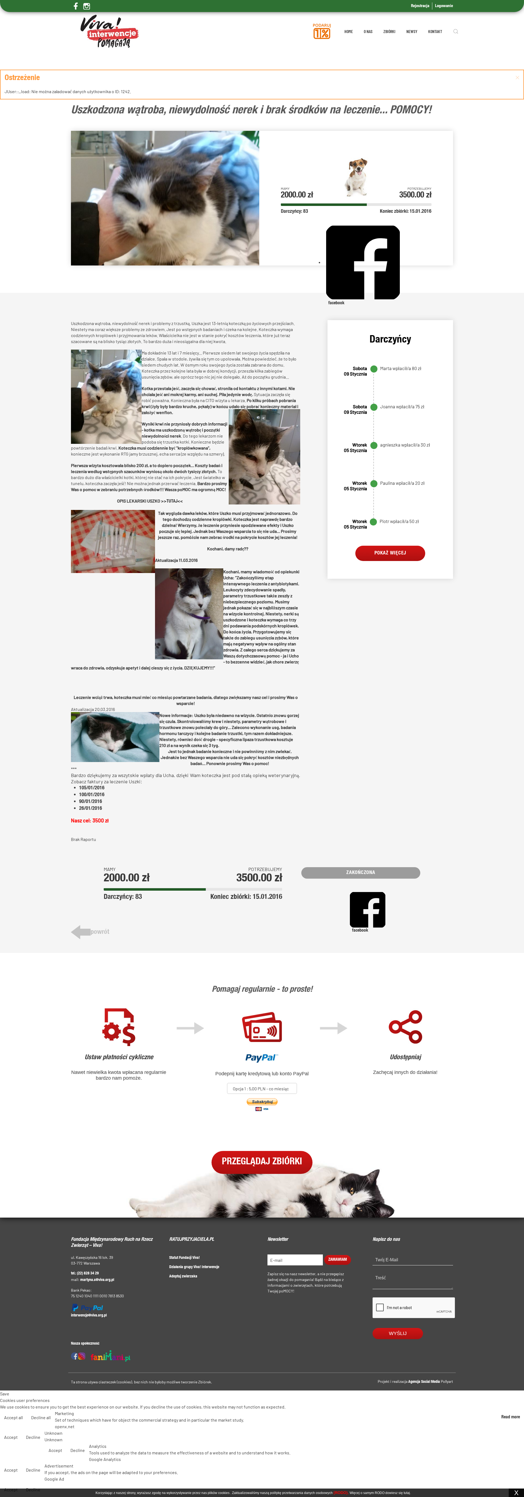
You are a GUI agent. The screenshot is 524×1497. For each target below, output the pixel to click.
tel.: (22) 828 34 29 (85, 1273)
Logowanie (444, 6)
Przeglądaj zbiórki (262, 1162)
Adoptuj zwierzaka (183, 1276)
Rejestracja (420, 6)
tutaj (407, 1493)
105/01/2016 (92, 788)
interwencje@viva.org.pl (89, 1316)
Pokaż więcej (390, 553)
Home (348, 31)
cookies (224, 1493)
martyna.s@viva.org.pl (97, 1280)
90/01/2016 (90, 801)
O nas (368, 31)
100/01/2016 (92, 795)
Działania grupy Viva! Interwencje (194, 1267)
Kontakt (435, 31)
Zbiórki (389, 31)
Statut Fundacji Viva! (184, 1258)
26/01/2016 (90, 808)
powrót (100, 932)
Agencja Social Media (424, 1382)
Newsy (411, 31)
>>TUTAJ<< (172, 502)
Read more (510, 1417)
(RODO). (341, 1492)
